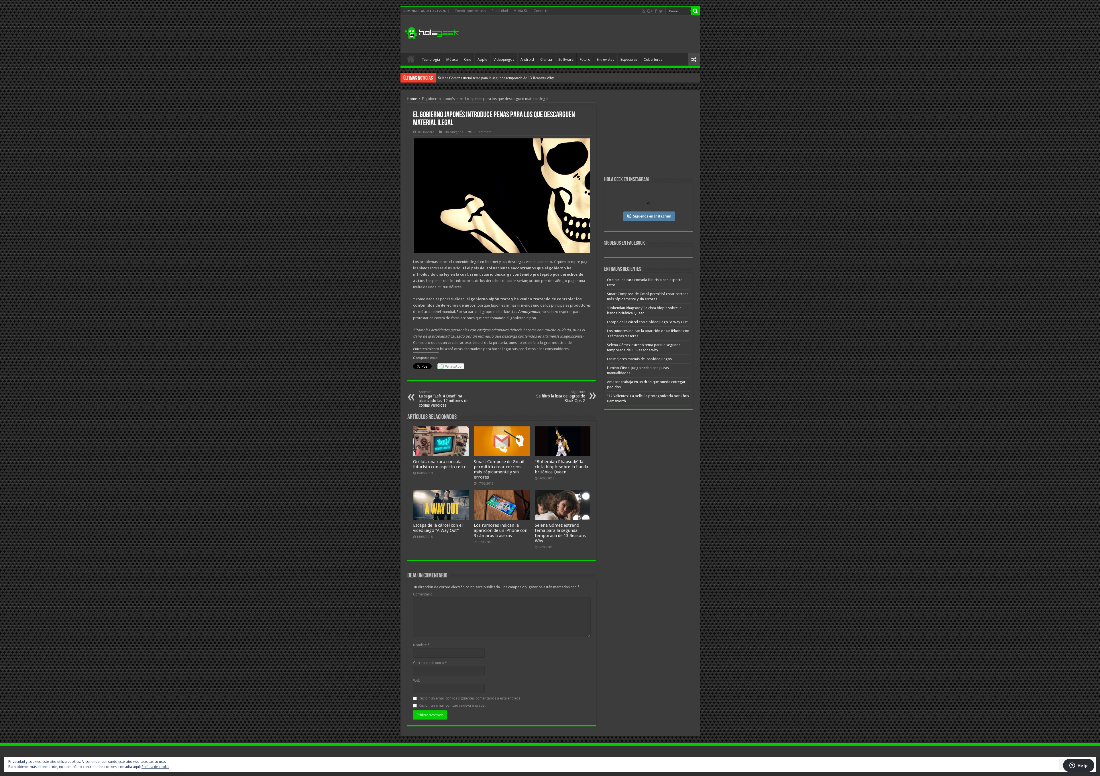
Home (412, 99)
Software (565, 59)
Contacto (541, 11)
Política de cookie (155, 767)
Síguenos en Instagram (652, 216)
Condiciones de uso (470, 11)
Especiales (628, 59)
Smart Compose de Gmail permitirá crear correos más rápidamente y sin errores (499, 469)
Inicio (410, 59)
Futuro (585, 59)
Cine (467, 59)
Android (527, 59)
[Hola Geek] (432, 32)
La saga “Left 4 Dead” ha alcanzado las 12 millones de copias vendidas (443, 398)
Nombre (421, 645)
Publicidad (500, 11)
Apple (482, 59)
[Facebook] (655, 11)
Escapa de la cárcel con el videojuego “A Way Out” (438, 528)
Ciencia (546, 59)
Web (417, 680)
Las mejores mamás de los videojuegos (468, 78)
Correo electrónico (430, 663)
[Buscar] (695, 11)
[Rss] (643, 11)
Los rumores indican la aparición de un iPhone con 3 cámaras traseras (500, 530)
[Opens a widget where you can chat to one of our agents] (1078, 766)
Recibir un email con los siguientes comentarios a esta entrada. (470, 698)
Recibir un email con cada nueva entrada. (452, 705)
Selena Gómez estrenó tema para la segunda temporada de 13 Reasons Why (560, 533)
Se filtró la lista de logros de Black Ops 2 (560, 396)
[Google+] (650, 11)
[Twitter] (661, 11)
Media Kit (521, 11)
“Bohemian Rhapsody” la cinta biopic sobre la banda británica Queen (561, 467)
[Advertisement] (591, 34)
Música (452, 59)
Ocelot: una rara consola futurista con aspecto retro (440, 464)
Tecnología (431, 59)
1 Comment (483, 132)
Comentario (423, 594)
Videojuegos (504, 59)
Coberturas (653, 59)
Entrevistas (605, 59)
